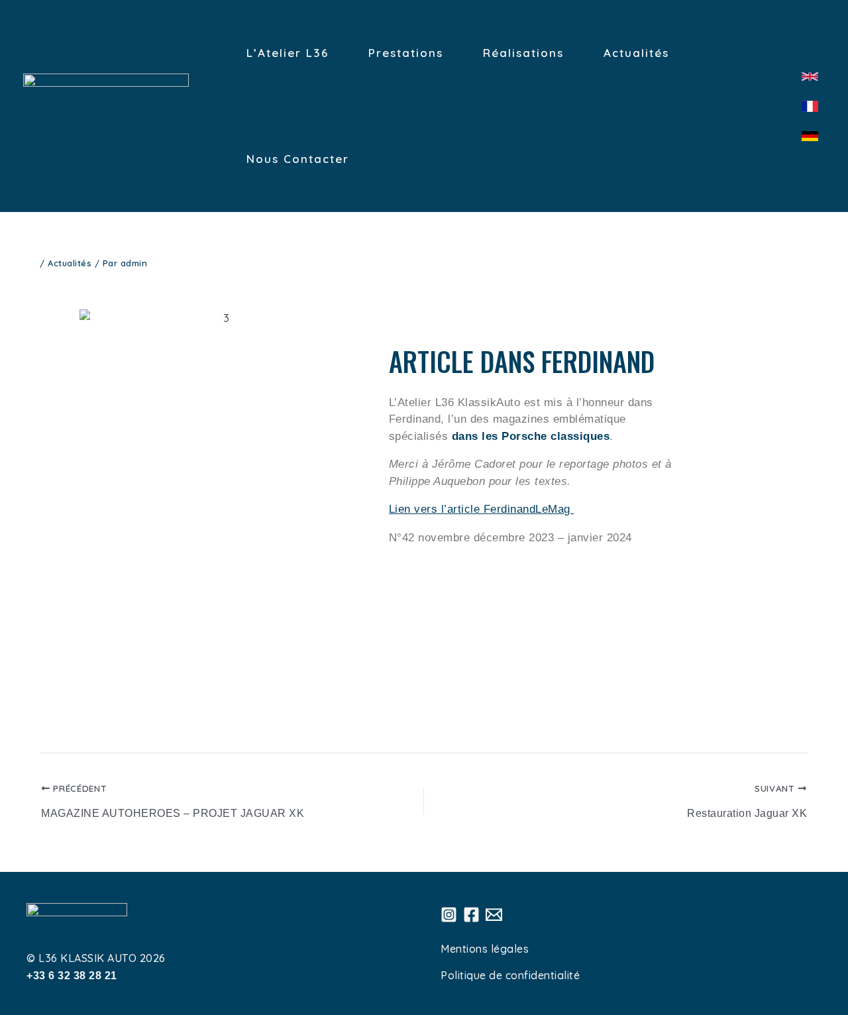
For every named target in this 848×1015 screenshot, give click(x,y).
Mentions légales (485, 948)
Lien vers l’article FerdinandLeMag (481, 509)
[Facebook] (471, 914)
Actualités (69, 263)
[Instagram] (449, 914)
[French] (810, 106)
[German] (810, 136)
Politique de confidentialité (510, 975)
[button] (92, 509)
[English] (810, 76)
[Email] (494, 914)
